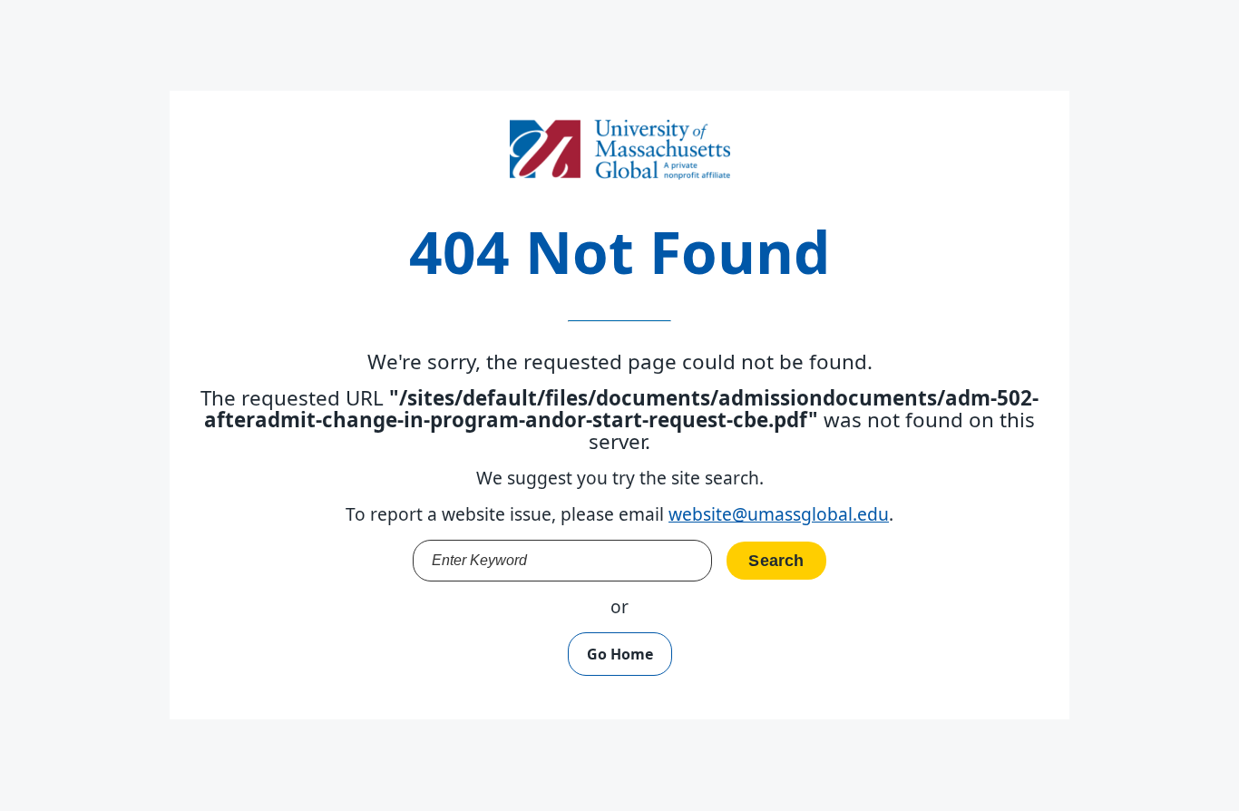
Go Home (620, 654)
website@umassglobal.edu (778, 514)
